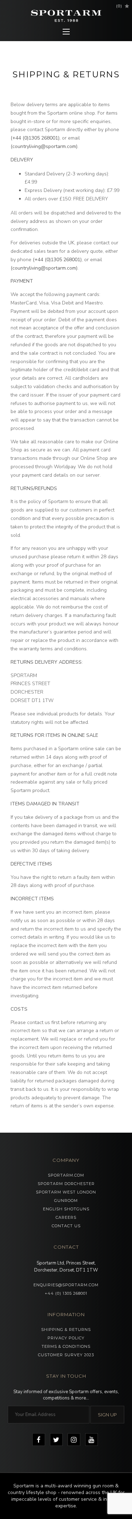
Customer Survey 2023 (66, 1354)
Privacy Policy (66, 1337)
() (119, 6)
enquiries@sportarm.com (66, 1284)
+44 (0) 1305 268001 (66, 1293)
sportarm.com (66, 1175)
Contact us (66, 1225)
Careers (66, 1217)
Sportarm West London (66, 1192)
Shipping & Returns (66, 1329)
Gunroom (66, 1200)
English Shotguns (66, 1208)
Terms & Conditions (66, 1346)
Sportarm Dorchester (66, 1183)
